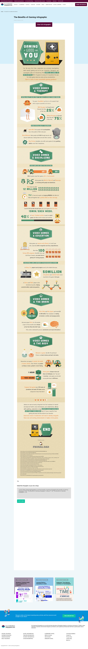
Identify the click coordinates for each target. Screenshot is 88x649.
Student (38, 4)
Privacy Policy (69, 636)
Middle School (48, 635)
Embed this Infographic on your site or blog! (28, 485)
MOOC (43, 4)
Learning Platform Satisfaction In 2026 (41, 583)
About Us (68, 640)
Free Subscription (69, 615)
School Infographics (28, 633)
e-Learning (21, 4)
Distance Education (6, 635)
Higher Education (6, 636)
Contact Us (68, 635)
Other (64, 4)
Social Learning (57, 4)
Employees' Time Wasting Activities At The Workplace (64, 583)
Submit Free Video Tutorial (40, 1)
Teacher (33, 4)
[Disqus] (44, 521)
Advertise (54, 1)
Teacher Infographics (28, 635)
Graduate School (49, 638)
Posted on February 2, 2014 (18, 20)
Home (2, 11)
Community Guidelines (70, 633)
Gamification (49, 4)
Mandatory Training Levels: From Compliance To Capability (23, 584)
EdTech (16, 4)
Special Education (6, 633)
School (27, 4)
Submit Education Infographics (7, 1)
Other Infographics (28, 638)
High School (48, 636)
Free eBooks (48, 1)
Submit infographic (81, 4)
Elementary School (49, 633)
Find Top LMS (60, 1)
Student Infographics (28, 636)
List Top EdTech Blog (29, 1)
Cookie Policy (69, 638)
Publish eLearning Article (19, 1)
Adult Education (6, 638)
